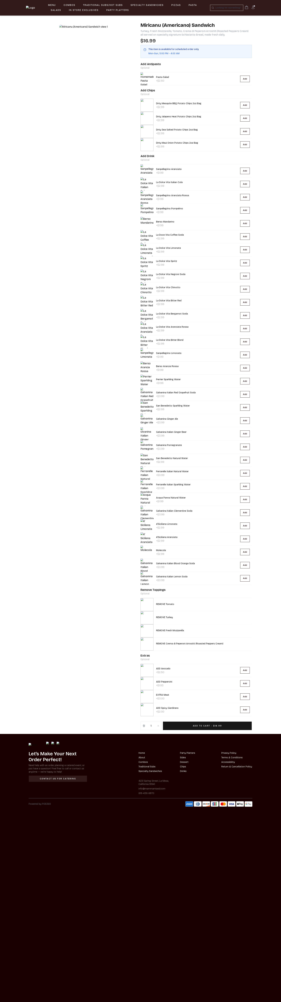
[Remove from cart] (144, 725)
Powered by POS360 (40, 804)
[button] (196, 604)
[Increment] (158, 725)
